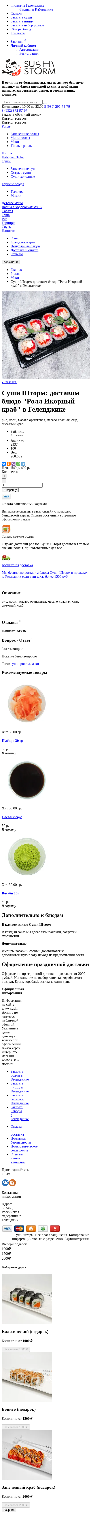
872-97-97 (14, 110)
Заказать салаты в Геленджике (20, 1099)
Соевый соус (12, 817)
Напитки (8, 231)
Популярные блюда (25, 246)
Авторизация (29, 49)
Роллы (6, 126)
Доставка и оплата (24, 250)
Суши (6, 161)
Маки (15, 142)
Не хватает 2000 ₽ (16, 1505)
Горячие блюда (13, 184)
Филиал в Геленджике (27, 5)
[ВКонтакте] (4, 464)
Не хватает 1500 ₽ (16, 1427)
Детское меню (12, 203)
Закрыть (9, 1510)
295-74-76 (57, 106)
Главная (17, 270)
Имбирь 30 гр (12, 740)
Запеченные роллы (25, 134)
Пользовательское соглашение (24, 1148)
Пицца (7, 153)
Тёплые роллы (21, 146)
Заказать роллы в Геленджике (20, 1075)
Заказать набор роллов (27, 25)
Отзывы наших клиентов (18, 1158)
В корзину (10, 490)
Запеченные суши (24, 168)
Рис (4, 219)
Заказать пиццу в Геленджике (20, 1087)
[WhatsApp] (18, 464)
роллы (25, 664)
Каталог (14, 122)
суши (15, 664)
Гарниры (8, 223)
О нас (15, 238)
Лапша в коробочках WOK (22, 207)
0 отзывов (17, 435)
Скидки (16, 13)
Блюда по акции (23, 242)
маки (35, 664)
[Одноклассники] (9, 464)
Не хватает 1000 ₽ (16, 1349)
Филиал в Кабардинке (36, 9)
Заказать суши (21, 17)
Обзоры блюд (21, 29)
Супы (6, 215)
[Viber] (13, 464)
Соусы (6, 227)
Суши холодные (23, 176)
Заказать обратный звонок (21, 114)
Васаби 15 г (11, 893)
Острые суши (21, 172)
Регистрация (28, 53)
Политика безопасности (21, 1140)
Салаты (7, 211)
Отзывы (17, 254)
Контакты (18, 33)
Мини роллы (20, 138)
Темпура (17, 191)
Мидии (16, 195)
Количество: (11, 472)
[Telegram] (23, 464)
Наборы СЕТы (13, 157)
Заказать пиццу (22, 21)
